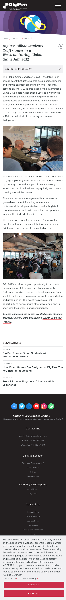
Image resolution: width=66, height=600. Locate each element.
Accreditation (33, 512)
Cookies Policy (33, 521)
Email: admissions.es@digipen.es (33, 436)
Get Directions (33, 476)
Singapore (33, 494)
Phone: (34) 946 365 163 (33, 440)
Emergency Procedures (33, 530)
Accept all (34, 593)
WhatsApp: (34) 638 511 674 (33, 445)
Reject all (34, 585)
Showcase (16, 39)
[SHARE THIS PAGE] (60, 46)
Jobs (33, 534)
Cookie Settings (33, 516)
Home (5, 39)
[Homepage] (15, 3)
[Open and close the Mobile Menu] (58, 5)
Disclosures (33, 525)
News (26, 39)
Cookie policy (9, 578)
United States (33, 489)
